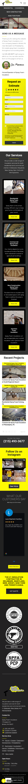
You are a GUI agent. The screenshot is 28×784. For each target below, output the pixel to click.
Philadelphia (16, 743)
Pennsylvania (6, 710)
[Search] (20, 3)
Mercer (4, 748)
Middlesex (11, 748)
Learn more (17, 780)
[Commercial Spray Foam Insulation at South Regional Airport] (14, 370)
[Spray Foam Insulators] (11, 3)
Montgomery (6, 743)
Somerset (11, 750)
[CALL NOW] (3, 781)
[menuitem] (20, 3)
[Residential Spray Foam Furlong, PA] (14, 393)
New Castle (9, 754)
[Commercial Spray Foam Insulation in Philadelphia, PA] (14, 413)
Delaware (7, 708)
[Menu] (24, 3)
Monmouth (19, 748)
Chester (13, 740)
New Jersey (15, 708)
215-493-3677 (9, 54)
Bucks (7, 740)
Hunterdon (17, 746)
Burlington (8, 746)
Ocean (4, 750)
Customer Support (11, 732)
